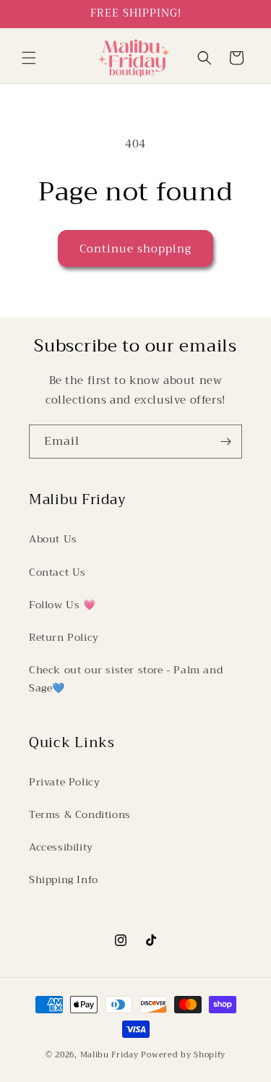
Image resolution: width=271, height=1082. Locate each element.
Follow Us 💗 (62, 604)
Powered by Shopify (183, 1055)
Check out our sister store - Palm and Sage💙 (126, 679)
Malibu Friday (109, 1055)
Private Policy (64, 782)
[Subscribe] (225, 442)
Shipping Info (63, 879)
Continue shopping (135, 248)
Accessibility (61, 847)
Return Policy (64, 637)
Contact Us (57, 572)
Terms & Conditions (80, 814)
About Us (53, 539)
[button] (29, 58)
